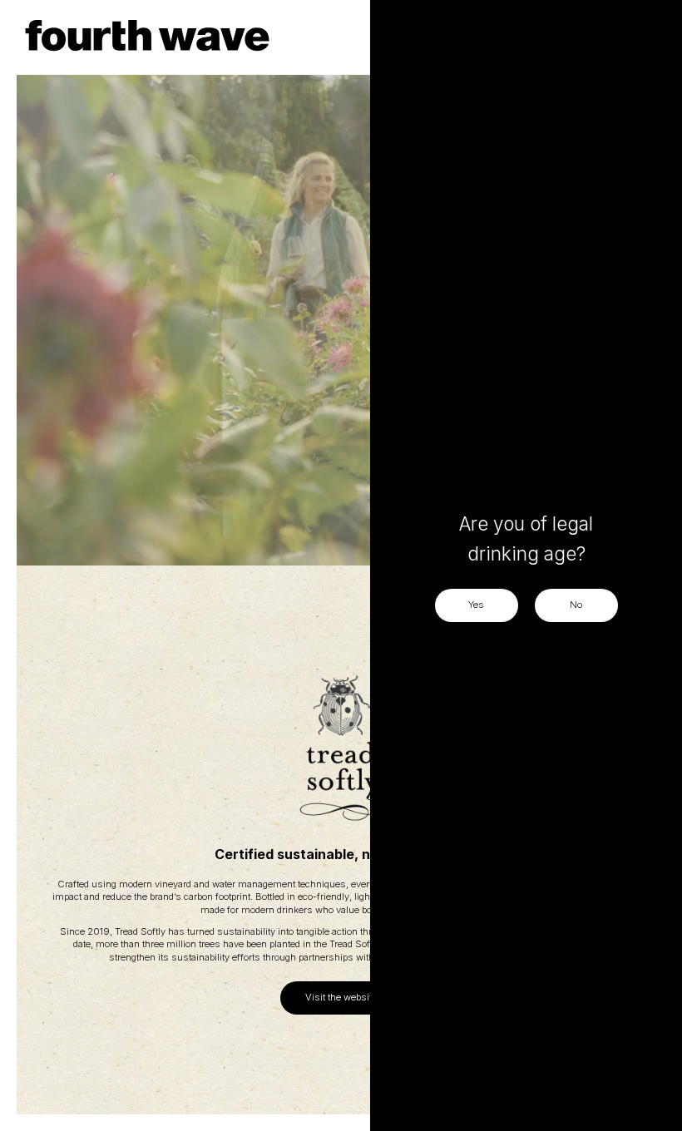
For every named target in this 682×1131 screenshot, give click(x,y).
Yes (476, 604)
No (576, 604)
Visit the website (341, 997)
